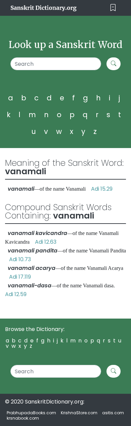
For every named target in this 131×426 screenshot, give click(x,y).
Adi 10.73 (20, 259)
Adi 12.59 (16, 294)
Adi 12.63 (45, 242)
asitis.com (113, 413)
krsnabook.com (23, 418)
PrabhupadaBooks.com (31, 413)
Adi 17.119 (20, 277)
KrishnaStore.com (79, 413)
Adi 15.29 (102, 189)
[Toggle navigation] (113, 8)
